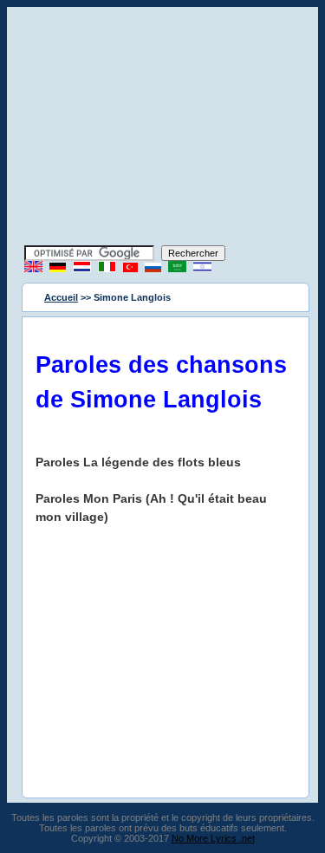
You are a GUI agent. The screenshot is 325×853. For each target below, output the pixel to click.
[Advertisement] (163, 128)
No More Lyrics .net (213, 838)
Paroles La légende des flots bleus (138, 462)
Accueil (61, 297)
